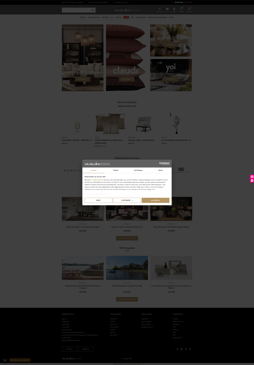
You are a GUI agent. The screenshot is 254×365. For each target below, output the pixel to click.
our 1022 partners (96, 180)
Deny (98, 200)
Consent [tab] (94, 170)
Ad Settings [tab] (138, 170)
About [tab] (160, 170)
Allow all (155, 200)
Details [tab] (115, 170)
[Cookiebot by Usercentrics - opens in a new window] (160, 163)
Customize (125, 200)
